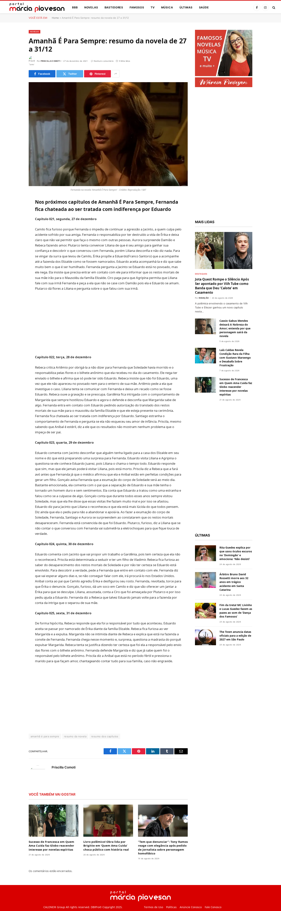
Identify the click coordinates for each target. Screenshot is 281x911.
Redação (204, 298)
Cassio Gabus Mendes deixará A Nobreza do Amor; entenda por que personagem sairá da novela (234, 328)
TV (153, 7)
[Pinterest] (15, 240)
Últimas (185, 7)
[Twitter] (15, 221)
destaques (201, 274)
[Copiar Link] (15, 260)
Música (167, 7)
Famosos (137, 7)
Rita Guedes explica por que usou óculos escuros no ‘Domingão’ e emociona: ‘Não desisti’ (235, 553)
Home (55, 17)
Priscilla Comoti (50, 61)
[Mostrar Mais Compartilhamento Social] (115, 73)
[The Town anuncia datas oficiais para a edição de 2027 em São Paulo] (205, 637)
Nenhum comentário (104, 61)
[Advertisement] (108, 323)
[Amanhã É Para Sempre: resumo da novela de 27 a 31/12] (108, 134)
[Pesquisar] (273, 7)
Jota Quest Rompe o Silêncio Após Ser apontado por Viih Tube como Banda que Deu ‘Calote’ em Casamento (222, 286)
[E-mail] (15, 250)
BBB (75, 7)
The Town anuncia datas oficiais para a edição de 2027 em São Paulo (235, 635)
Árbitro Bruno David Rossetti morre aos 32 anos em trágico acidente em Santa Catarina (233, 581)
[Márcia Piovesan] (35, 7)
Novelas (91, 7)
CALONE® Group (54, 907)
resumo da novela (75, 736)
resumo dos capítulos (104, 736)
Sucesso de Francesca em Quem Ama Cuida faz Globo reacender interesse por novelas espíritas (51, 845)
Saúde (204, 7)
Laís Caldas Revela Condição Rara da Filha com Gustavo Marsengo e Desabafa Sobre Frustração (235, 357)
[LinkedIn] (15, 230)
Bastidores (114, 7)
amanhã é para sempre (45, 736)
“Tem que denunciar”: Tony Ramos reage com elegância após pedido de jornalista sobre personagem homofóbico (163, 847)
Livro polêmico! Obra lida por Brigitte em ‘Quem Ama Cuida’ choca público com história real (106, 845)
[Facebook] (15, 211)
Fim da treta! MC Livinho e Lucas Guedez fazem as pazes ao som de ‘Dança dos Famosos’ (235, 610)
